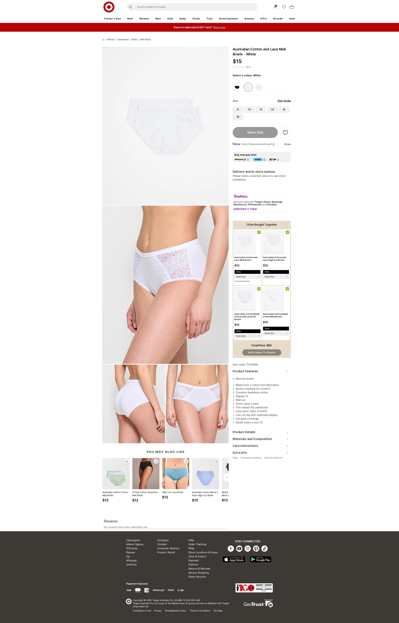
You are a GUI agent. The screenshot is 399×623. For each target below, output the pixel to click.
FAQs (191, 548)
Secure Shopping (198, 572)
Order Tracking (197, 544)
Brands (278, 18)
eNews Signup (134, 544)
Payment (193, 560)
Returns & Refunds (199, 568)
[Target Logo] (108, 7)
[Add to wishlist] (285, 132)
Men (158, 18)
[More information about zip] (277, 159)
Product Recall (166, 552)
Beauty (249, 18)
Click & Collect (197, 556)
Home (196, 18)
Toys (209, 18)
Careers (162, 544)
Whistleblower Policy (175, 610)
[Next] (227, 477)
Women (144, 18)
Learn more (239, 208)
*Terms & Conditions (199, 610)
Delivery (193, 564)
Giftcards (131, 548)
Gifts (263, 18)
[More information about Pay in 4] (264, 159)
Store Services (197, 576)
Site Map (218, 610)
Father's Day (112, 18)
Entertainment (228, 18)
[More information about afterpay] (248, 159)
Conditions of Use (142, 610)
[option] (237, 87)
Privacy (158, 610)
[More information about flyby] (273, 144)
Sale (292, 18)
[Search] (130, 7)
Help (191, 540)
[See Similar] (126, 461)
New (130, 18)
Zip (128, 556)
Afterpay (131, 560)
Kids (170, 18)
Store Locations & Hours (203, 552)
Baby (183, 18)
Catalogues (133, 540)
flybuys (130, 552)
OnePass (131, 564)
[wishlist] (284, 7)
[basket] (292, 7)
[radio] (238, 109)
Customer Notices (168, 548)
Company (163, 540)
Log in (253, 208)
